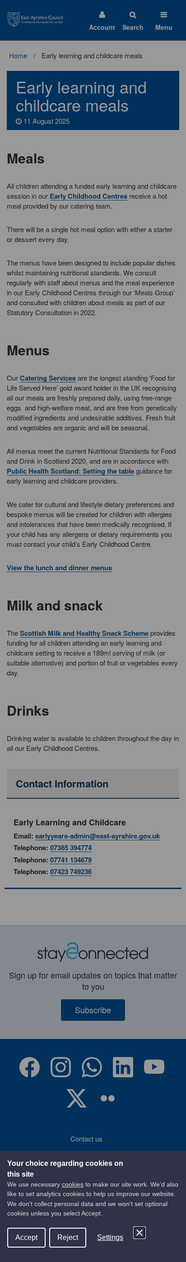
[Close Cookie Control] (139, 1232)
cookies (73, 1184)
